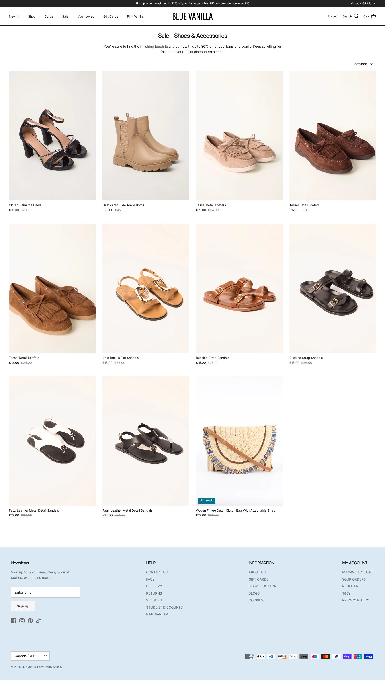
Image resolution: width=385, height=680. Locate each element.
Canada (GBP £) (361, 3)
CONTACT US (157, 572)
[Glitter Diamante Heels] (52, 135)
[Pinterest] (30, 620)
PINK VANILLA (157, 614)
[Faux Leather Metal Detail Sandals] (52, 441)
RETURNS (154, 593)
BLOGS (254, 593)
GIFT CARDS (259, 579)
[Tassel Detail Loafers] (239, 135)
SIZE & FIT (154, 600)
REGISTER (350, 586)
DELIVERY (154, 586)
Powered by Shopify (50, 666)
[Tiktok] (38, 620)
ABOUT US (257, 572)
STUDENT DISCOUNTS (164, 607)
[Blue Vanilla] (192, 16)
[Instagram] (22, 620)
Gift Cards (110, 16)
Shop (32, 16)
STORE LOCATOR (262, 586)
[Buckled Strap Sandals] (239, 288)
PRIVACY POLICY (355, 600)
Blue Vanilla (28, 666)
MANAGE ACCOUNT (358, 572)
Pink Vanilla (135, 16)
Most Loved (85, 16)
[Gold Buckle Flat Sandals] (145, 288)
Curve (49, 16)
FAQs (150, 579)
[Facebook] (13, 620)
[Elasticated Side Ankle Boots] (145, 135)
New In (14, 16)
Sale (65, 16)
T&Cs (346, 593)
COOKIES (256, 600)
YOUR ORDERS (354, 579)
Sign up (23, 606)
